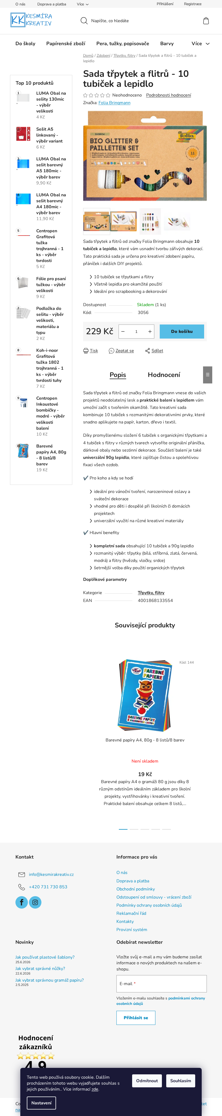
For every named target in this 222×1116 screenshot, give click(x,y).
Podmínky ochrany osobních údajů (149, 905)
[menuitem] (25, 43)
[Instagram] (35, 902)
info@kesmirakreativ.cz (51, 874)
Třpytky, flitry (151, 593)
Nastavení (41, 1103)
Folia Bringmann (114, 103)
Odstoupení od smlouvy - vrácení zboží (153, 897)
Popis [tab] (118, 374)
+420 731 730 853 (48, 887)
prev (87, 741)
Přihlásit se (136, 1018)
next (202, 741)
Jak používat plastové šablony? (44, 957)
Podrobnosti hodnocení (168, 95)
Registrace (192, 3)
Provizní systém (131, 930)
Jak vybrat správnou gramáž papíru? (49, 980)
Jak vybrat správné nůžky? (40, 968)
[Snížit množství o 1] (123, 331)
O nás (20, 4)
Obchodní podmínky (135, 889)
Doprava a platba (51, 4)
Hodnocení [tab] (164, 374)
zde (95, 1089)
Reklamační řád (131, 913)
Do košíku (182, 332)
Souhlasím (180, 1081)
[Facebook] (21, 902)
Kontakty (125, 922)
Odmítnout (147, 1081)
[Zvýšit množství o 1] (150, 331)
